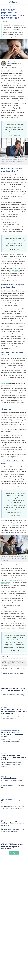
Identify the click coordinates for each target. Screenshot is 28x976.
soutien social (16, 525)
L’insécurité (5, 383)
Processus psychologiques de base (10, 730)
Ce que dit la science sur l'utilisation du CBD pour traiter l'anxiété (12, 734)
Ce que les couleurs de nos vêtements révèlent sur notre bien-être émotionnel (14, 711)
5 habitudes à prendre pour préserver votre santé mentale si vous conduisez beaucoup (13, 780)
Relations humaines (6, 799)
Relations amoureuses (7, 843)
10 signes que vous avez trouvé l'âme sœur (12, 802)
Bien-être (3, 753)
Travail (3, 6)
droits (15, 222)
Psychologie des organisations (13, 6)
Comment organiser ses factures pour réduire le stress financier (13, 689)
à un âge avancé (19, 415)
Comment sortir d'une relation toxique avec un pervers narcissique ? (12, 847)
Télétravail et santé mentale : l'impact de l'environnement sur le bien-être (13, 757)
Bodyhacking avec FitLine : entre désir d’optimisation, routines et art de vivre (13, 824)
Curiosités (4, 707)
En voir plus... (14, 853)
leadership (16, 271)
